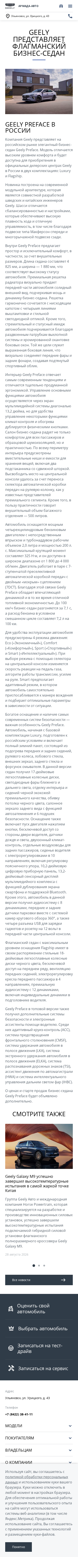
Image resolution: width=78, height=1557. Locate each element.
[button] (33, 1265)
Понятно (18, 1547)
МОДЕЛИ (13, 1425)
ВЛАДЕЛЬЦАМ (18, 1450)
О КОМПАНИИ (18, 1462)
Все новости (21, 1280)
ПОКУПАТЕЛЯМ (19, 1437)
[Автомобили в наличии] (61, 6)
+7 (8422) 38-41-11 (19, 1414)
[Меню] (70, 6)
